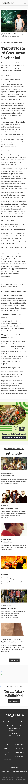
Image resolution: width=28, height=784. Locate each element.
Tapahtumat (8, 759)
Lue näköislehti (14, 701)
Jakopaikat (19, 748)
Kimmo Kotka (6, 754)
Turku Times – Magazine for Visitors (14, 772)
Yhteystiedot (19, 752)
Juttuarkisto (14, 660)
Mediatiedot (19, 744)
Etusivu (6, 744)
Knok (25, 780)
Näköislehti (19, 756)
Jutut (5, 748)
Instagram (14, 768)
